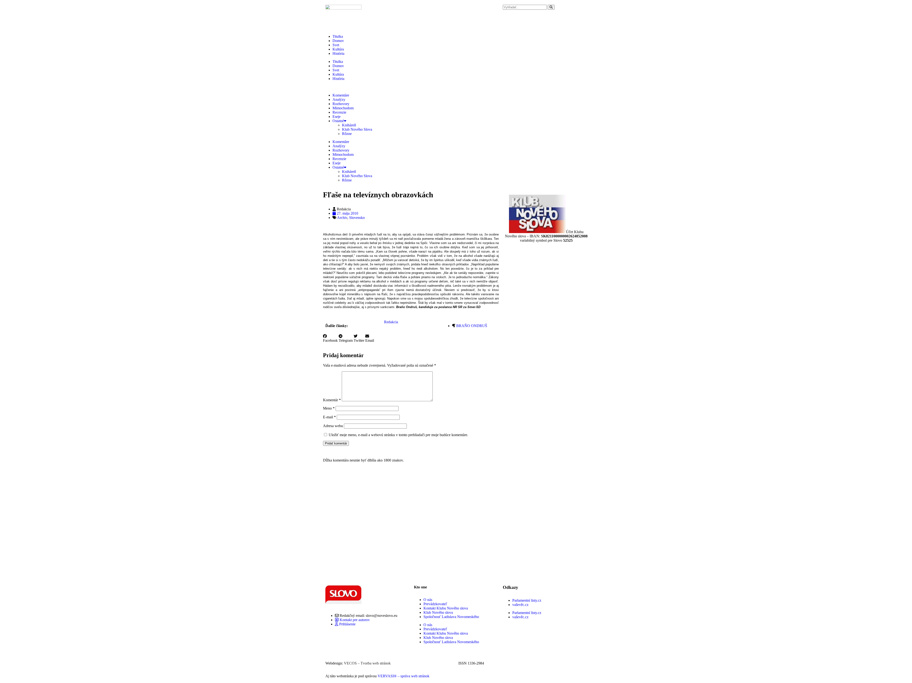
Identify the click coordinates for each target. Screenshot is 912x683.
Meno (329, 408)
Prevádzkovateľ (435, 604)
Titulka (337, 36)
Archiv (342, 218)
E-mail (329, 417)
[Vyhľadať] (551, 7)
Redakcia (391, 322)
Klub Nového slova (438, 612)
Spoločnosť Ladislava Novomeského (451, 617)
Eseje (336, 117)
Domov (338, 41)
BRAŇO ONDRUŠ (471, 326)
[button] (330, 338)
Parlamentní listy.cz (526, 600)
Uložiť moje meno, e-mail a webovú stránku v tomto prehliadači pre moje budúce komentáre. (398, 435)
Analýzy (338, 99)
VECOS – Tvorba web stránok (367, 663)
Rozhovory (340, 104)
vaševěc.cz (520, 605)
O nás (427, 600)
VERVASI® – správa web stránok (403, 676)
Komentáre (340, 95)
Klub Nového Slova (357, 129)
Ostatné (338, 121)
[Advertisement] (410, 524)
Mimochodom (343, 108)
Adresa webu (333, 426)
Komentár (332, 400)
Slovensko (357, 218)
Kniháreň (349, 125)
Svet (335, 45)
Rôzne (347, 134)
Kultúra (338, 49)
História (338, 53)
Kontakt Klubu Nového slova (445, 608)
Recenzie (339, 112)
